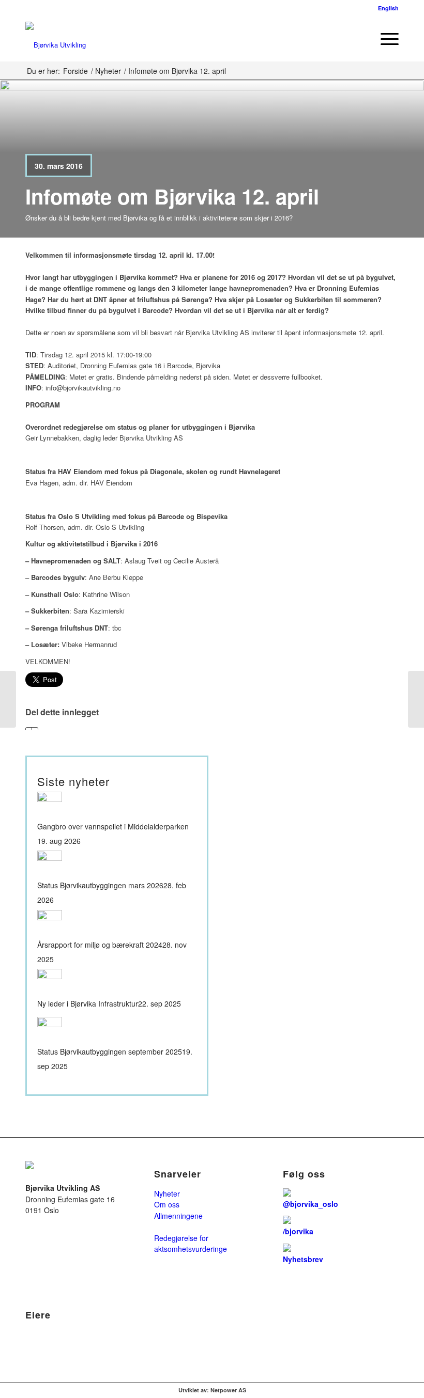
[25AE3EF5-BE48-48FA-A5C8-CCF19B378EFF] (55, 38)
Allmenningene (178, 1216)
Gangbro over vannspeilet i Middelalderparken (113, 826)
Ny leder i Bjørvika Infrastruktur (87, 1004)
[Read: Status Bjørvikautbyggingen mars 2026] (49, 863)
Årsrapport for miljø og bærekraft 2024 (99, 945)
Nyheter (167, 1193)
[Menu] (384, 38)
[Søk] (360, 38)
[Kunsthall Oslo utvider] (8, 699)
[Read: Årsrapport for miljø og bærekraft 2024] (49, 922)
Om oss (166, 1204)
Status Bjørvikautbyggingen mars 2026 (100, 885)
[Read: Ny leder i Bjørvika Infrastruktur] (49, 981)
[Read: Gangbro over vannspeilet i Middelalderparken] (49, 804)
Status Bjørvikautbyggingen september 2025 (109, 1052)
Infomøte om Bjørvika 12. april (172, 196)
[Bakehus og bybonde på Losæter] (416, 699)
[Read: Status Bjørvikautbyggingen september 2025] (49, 1029)
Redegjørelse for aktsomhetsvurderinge (190, 1243)
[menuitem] (360, 38)
